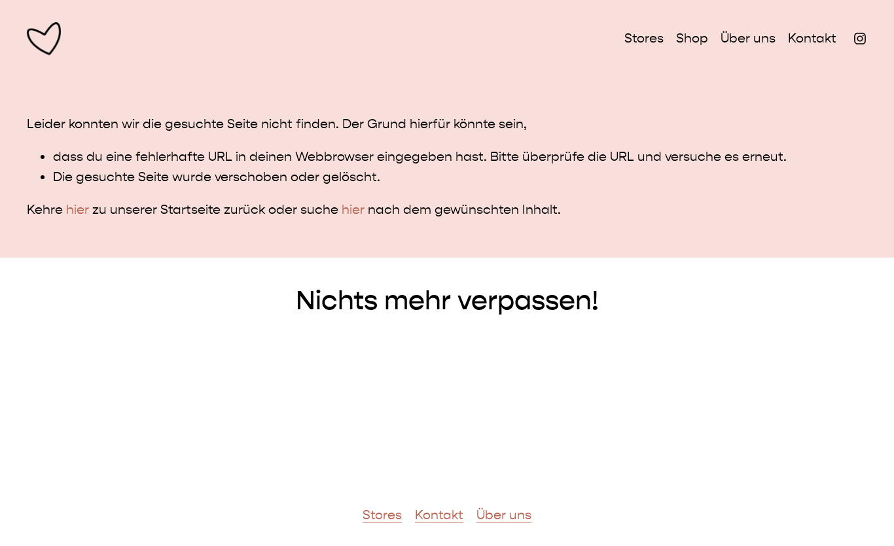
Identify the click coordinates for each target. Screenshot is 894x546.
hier (77, 209)
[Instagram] (860, 38)
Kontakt (812, 38)
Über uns (748, 38)
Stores (644, 38)
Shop (692, 38)
